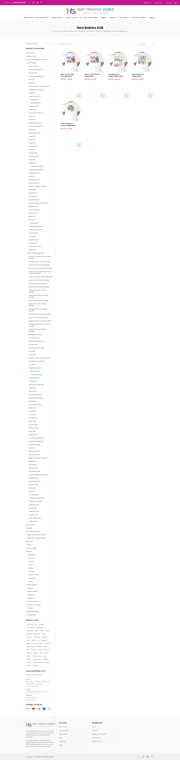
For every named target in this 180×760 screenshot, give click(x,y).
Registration (63, 734)
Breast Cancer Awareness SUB (39, 358)
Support (151, 17)
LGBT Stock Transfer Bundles (38, 300)
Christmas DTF (34, 106)
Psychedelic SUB (34, 471)
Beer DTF (32, 80)
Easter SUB (32, 391)
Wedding (47, 662)
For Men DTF (33, 146)
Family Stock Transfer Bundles (39, 287)
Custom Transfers (71, 17)
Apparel (30, 588)
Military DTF (32, 190)
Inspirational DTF (34, 173)
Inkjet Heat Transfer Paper (36, 535)
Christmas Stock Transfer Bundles (40, 277)
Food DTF (32, 143)
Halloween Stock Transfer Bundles (37, 291)
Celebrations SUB (109, 31)
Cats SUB (32, 365)
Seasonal (32, 578)
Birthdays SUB (35, 371)
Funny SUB (32, 421)
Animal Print (30, 627)
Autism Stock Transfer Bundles (39, 265)
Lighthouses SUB (34, 451)
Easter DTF (32, 120)
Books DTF (32, 83)
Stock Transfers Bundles (35, 253)
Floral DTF (32, 140)
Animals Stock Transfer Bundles (40, 262)
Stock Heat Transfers (138, 17)
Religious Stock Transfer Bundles (40, 321)
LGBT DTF (32, 176)
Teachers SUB (33, 505)
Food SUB (32, 415)
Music (40, 650)
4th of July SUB (34, 338)
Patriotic (35, 653)
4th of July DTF (34, 66)
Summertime (37, 659)
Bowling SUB (34, 495)
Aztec (37, 630)
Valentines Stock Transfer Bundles (37, 330)
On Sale (28, 545)
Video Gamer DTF (35, 246)
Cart (175, 3)
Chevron (29, 637)
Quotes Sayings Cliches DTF (38, 203)
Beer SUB (32, 351)
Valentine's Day (38, 662)
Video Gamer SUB (35, 518)
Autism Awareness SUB (36, 348)
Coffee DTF (32, 110)
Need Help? (147, 3)
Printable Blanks (31, 585)
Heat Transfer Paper (90, 17)
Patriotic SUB (33, 468)
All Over (31, 558)
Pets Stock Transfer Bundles (38, 317)
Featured (29, 528)
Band (47, 630)
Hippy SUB (32, 431)
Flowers (29, 643)
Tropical (29, 662)
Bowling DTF (34, 223)
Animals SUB (33, 344)
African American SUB (36, 341)
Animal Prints (39, 627)
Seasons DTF (33, 213)
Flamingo (44, 640)
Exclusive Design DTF (36, 126)
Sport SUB (32, 491)
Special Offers (28, 17)
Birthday (29, 634)
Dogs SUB (32, 388)
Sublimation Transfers (93, 31)
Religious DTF (33, 206)
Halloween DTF (34, 156)
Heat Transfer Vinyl (41, 17)
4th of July (30, 624)
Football (40, 643)
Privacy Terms (96, 741)
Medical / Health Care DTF (38, 186)
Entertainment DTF (35, 123)
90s (36, 624)
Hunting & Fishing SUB (36, 441)
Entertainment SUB (35, 395)
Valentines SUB (34, 511)
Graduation (30, 646)
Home (55, 31)
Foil (81, 17)
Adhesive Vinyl (56, 17)
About (94, 727)
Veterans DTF (33, 243)
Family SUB (32, 401)
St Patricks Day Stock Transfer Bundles (39, 325)
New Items (29, 541)
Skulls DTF (32, 216)
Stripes (29, 659)
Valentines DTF (34, 240)
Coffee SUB (32, 381)
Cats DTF (32, 93)
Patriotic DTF (33, 196)
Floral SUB (32, 411)
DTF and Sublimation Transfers (74, 31)
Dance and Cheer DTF (36, 113)
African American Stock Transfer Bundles (40, 257)
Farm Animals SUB (35, 405)
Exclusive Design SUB (36, 398)
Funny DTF (32, 150)
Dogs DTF (32, 116)
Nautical (46, 650)
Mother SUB (33, 465)
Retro (46, 653)
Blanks (103, 17)
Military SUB (33, 461)
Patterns (112, 17)
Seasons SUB (33, 485)
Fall (38, 640)
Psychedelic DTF (34, 200)
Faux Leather (30, 525)
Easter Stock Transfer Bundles (39, 280)
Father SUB (32, 408)
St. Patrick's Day (37, 656)
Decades (44, 637)
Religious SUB (33, 478)
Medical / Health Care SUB (38, 458)
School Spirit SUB (34, 481)
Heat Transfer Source (46, 757)
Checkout (169, 3)
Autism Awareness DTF (36, 76)
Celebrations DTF (34, 96)
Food (34, 643)
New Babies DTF (35, 103)
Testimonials (96, 738)
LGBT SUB (32, 448)
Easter (33, 640)
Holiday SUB (33, 435)
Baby (42, 630)
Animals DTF (33, 73)
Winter (29, 665)
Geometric (48, 643)
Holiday (31, 571)
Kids (28, 650)
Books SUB (32, 354)
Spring (28, 656)
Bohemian (37, 634)
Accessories (123, 17)
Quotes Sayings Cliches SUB (38, 475)
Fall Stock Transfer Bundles (38, 283)
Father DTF (32, 136)
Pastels (29, 653)
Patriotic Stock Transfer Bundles (40, 314)
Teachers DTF (33, 233)
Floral (31, 565)
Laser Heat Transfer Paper (36, 538)
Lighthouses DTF (34, 180)
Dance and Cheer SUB (36, 385)
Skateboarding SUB (36, 498)
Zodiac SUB (32, 521)
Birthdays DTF (34, 100)
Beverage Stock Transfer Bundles (40, 268)
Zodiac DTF (32, 250)
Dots (28, 640)
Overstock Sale (31, 548)
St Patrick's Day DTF (36, 166)
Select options (79, 95)
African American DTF (36, 69)
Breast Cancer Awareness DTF (39, 86)
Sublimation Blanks (32, 611)
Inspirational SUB (34, 445)
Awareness (30, 630)
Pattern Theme (34, 575)
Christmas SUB (34, 378)
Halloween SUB (34, 428)
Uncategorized (31, 615)
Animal (31, 561)
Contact (95, 730)
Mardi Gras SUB (34, 455)
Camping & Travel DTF (36, 90)
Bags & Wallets (32, 591)
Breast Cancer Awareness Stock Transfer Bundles (40, 272)
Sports (31, 581)
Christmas (37, 637)
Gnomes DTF (33, 153)
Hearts (45, 646)
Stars (45, 656)
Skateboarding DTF (36, 226)
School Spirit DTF (34, 210)
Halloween (39, 646)
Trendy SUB (32, 508)
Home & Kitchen (32, 601)
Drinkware (30, 595)
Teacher (45, 659)
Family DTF (32, 130)
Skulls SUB (32, 488)
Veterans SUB (33, 515)
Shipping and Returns (99, 734)
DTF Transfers (32, 63)
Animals (30, 608)
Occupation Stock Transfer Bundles (38, 310)
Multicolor (34, 650)
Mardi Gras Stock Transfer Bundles (38, 305)
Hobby (31, 568)
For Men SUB (33, 418)
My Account (158, 3)
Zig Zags (35, 665)
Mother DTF (32, 193)
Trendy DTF (32, 236)
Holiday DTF (33, 163)
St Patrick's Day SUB (37, 438)
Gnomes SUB (33, 425)
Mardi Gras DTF (34, 183)
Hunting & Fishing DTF (36, 170)
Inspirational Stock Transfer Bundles (38, 296)
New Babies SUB (36, 375)
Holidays (30, 598)
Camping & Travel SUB (36, 361)
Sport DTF (32, 220)
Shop (60, 31)
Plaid (41, 653)
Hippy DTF (32, 160)
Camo (43, 634)
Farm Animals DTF (35, 133)
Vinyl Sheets (31, 555)
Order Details (63, 730)
